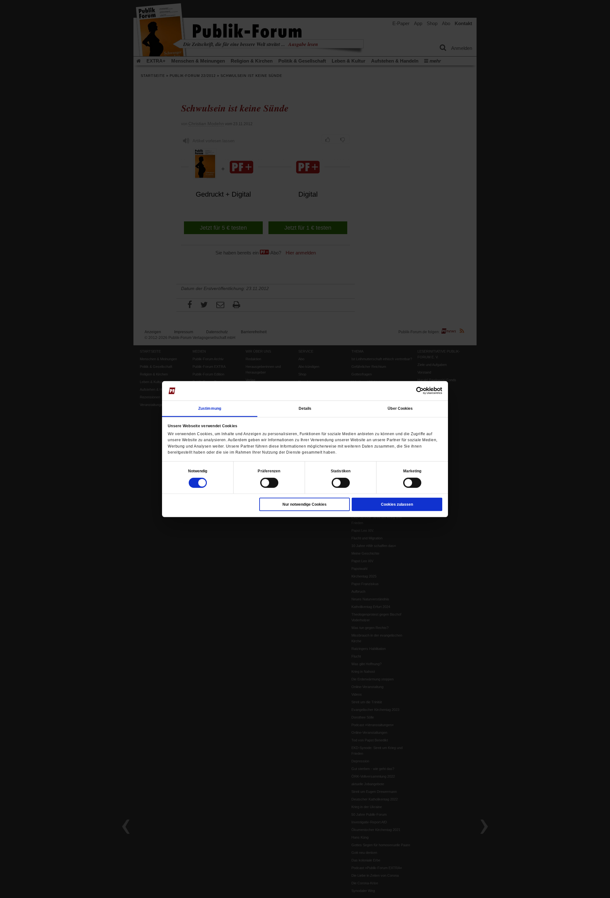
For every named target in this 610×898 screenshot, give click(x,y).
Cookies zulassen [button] (397, 504)
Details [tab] (305, 408)
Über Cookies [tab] (400, 408)
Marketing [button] (412, 471)
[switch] (269, 483)
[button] (197, 471)
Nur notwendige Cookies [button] (304, 504)
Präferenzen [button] (269, 471)
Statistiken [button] (340, 471)
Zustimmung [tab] (209, 408)
